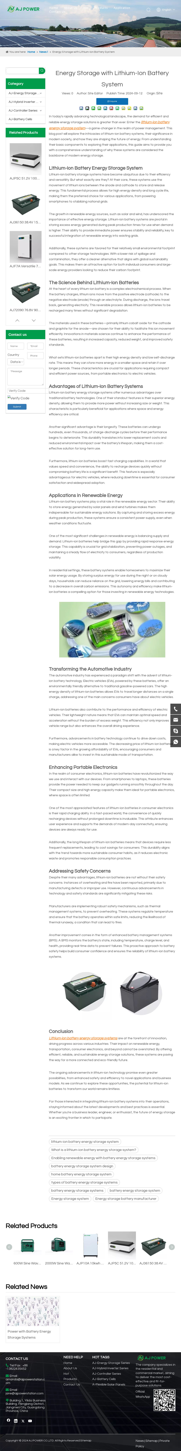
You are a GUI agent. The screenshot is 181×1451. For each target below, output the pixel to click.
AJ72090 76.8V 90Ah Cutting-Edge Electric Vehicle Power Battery (26, 266)
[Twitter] (23, 1421)
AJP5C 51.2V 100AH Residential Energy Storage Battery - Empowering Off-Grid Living (122, 1263)
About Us (70, 8)
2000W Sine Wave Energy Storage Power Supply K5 (59, 1263)
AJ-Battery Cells (20, 119)
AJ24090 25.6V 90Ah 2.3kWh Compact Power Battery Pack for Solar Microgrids (26, 310)
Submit (17, 407)
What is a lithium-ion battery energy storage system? (93, 1150)
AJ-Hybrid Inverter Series (27, 102)
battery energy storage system (135, 1190)
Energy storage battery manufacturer (125, 1199)
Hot (86, 8)
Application (122, 8)
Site (159, 93)
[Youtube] (30, 1421)
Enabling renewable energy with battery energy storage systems (103, 1158)
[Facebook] (8, 1421)
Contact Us (57, 12)
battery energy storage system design (82, 1166)
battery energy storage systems (77, 1190)
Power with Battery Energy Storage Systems (29, 1334)
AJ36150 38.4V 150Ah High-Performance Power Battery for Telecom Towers (26, 178)
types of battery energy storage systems (84, 1182)
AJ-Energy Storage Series (27, 93)
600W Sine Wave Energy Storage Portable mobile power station (28, 1263)
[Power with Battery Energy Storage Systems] (33, 1311)
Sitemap (85, 1440)
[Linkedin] (16, 1421)
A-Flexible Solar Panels (108, 1384)
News (140, 1441)
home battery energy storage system (81, 1174)
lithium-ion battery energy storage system (85, 1142)
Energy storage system (70, 1199)
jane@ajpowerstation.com (24, 1393)
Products (101, 8)
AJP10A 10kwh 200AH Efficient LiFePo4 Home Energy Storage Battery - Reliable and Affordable (90, 1263)
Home (53, 8)
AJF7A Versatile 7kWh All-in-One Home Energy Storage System (26, 222)
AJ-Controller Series (23, 110)
